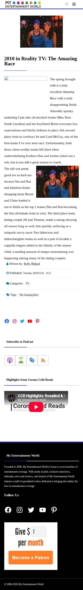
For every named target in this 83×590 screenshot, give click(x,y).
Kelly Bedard (32, 263)
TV (27, 283)
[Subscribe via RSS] (43, 360)
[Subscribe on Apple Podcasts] (9, 360)
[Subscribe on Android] (20, 360)
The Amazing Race (28, 294)
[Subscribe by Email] (31, 360)
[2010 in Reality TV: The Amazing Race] (41, 32)
